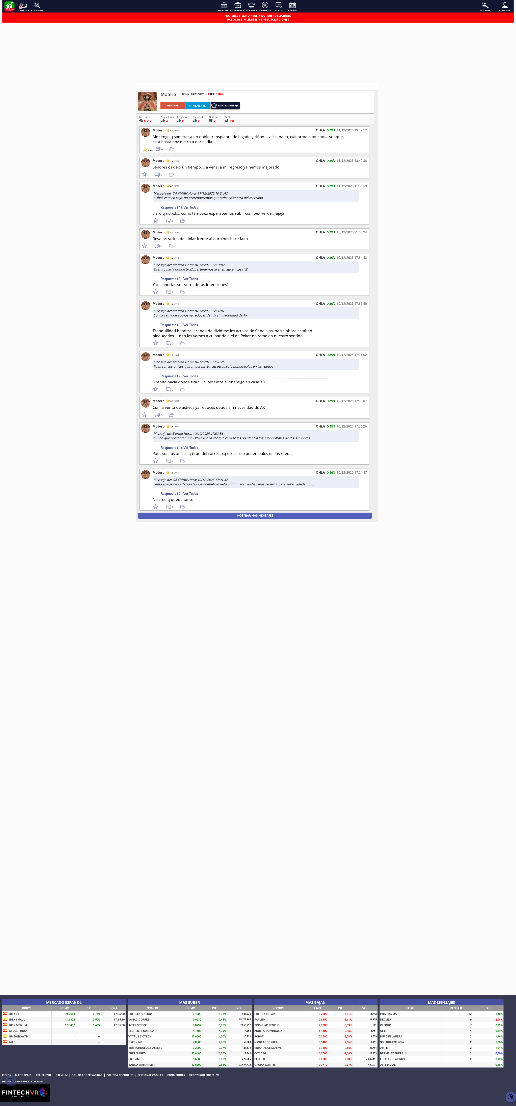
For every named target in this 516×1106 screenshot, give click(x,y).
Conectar (504, 10)
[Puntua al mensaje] (148, 175)
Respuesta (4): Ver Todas (179, 207)
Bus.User (485, 10)
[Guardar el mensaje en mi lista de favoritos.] (174, 149)
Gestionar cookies (150, 1075)
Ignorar (172, 105)
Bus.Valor (37, 10)
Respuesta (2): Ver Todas (179, 279)
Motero (168, 94)
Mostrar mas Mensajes (255, 515)
